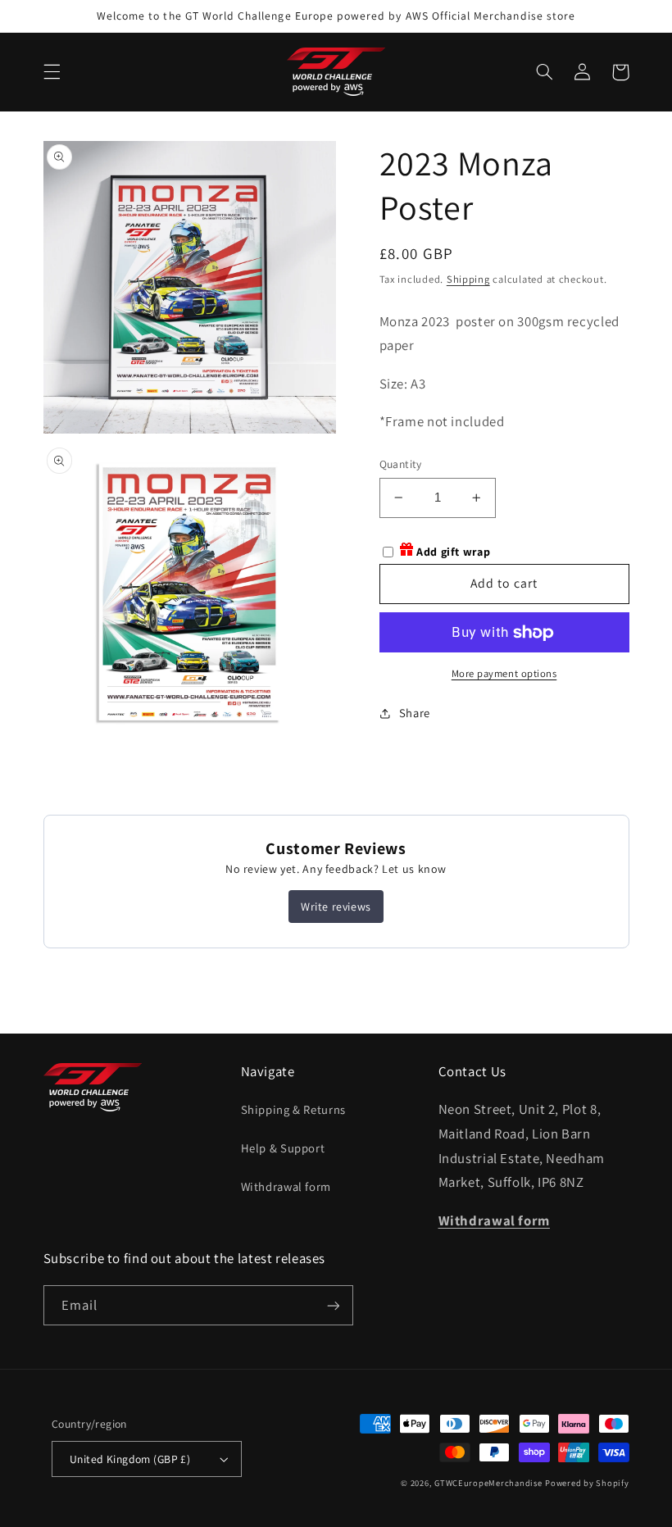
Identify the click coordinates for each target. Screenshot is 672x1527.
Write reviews (336, 906)
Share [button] (414, 712)
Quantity (400, 464)
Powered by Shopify (587, 1482)
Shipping (468, 279)
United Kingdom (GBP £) (130, 1459)
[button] (51, 72)
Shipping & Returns (293, 1109)
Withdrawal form (286, 1186)
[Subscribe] (333, 1305)
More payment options (504, 673)
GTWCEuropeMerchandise (488, 1482)
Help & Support (283, 1148)
